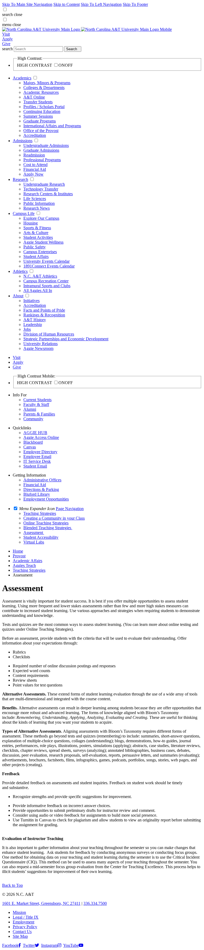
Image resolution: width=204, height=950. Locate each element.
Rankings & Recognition (44, 315)
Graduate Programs (39, 121)
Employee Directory (40, 451)
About (18, 296)
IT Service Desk (37, 461)
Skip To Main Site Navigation (27, 4)
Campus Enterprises (40, 251)
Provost (19, 556)
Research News (36, 208)
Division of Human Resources (48, 334)
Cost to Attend (35, 164)
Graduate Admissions (41, 150)
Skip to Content (66, 4)
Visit (6, 34)
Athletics (20, 271)
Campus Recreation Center (46, 281)
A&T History (34, 319)
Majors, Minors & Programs (46, 82)
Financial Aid (34, 169)
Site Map (20, 936)
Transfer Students (38, 102)
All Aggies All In (37, 290)
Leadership (32, 324)
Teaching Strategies (29, 570)
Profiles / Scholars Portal (44, 106)
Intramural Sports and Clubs (46, 285)
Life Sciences (34, 198)
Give (6, 43)
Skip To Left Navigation (101, 4)
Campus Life (24, 213)
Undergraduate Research (44, 184)
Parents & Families (39, 414)
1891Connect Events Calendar (49, 266)
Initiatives (31, 300)
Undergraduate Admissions (46, 145)
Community (33, 419)
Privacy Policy (25, 926)
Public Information (39, 203)
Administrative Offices (42, 480)
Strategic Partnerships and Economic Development (65, 339)
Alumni (29, 409)
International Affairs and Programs (52, 126)
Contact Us (22, 931)
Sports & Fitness (37, 228)
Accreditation (34, 135)
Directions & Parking (41, 489)
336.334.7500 (95, 903)
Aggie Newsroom (38, 348)
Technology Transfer (40, 189)
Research (20, 179)
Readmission (34, 155)
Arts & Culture (35, 232)
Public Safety (34, 247)
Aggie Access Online (41, 437)
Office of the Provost (40, 130)
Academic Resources (41, 92)
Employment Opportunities (46, 499)
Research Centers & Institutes (48, 194)
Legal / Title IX (26, 917)
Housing (30, 223)
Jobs (27, 329)
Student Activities (38, 237)
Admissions (22, 140)
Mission (19, 912)
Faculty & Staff (36, 404)
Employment (23, 922)
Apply (7, 39)
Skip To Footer (135, 4)
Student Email (35, 466)
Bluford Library (36, 494)
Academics (22, 78)
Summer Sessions (38, 116)
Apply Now (33, 174)
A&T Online (34, 97)
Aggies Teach (24, 565)
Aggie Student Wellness (43, 242)
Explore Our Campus (41, 218)
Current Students (37, 399)
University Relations (40, 343)
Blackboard (33, 442)
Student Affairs (36, 256)
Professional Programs (42, 160)
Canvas (29, 447)
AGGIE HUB (35, 432)
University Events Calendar (46, 261)
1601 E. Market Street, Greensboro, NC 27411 (41, 903)
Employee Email (37, 456)
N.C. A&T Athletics (40, 276)
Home (18, 551)
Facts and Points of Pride (44, 310)
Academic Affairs (27, 560)
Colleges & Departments (44, 87)
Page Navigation (70, 508)
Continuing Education (41, 111)
